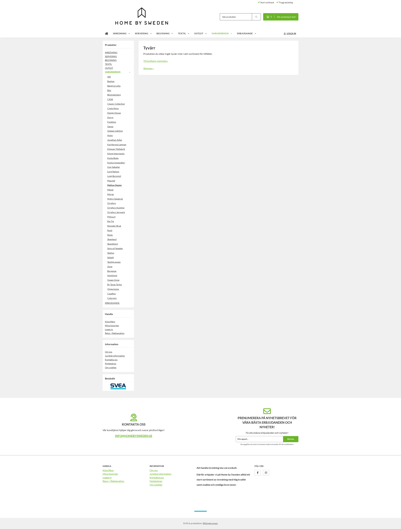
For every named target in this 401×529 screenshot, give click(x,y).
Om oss (108, 351)
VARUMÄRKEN (220, 33)
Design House (114, 113)
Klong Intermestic (116, 153)
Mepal (110, 189)
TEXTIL (182, 33)
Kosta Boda (112, 158)
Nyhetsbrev (110, 363)
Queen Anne (113, 280)
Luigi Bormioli (114, 176)
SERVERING (141, 33)
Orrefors (111, 203)
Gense (110, 126)
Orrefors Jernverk (116, 212)
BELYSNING (163, 33)
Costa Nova (113, 108)
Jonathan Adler (114, 140)
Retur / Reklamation (114, 333)
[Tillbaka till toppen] (294, 524)
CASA (110, 99)
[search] (256, 16)
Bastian (111, 81)
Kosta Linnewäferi (116, 162)
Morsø (110, 194)
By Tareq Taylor (114, 284)
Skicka (290, 439)
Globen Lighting (115, 131)
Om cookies (110, 367)
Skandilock (112, 244)
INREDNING (120, 33)
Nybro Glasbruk (115, 198)
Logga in (109, 329)
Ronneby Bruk (114, 226)
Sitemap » (148, 68)
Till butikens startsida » (155, 60)
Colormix (112, 298)
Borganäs (111, 271)
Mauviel (111, 180)
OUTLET (198, 33)
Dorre (110, 117)
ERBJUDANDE (245, 33)
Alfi (109, 76)
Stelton (110, 253)
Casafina (111, 293)
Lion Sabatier (113, 167)
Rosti (109, 230)
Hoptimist (112, 275)
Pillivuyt (111, 216)
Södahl (110, 257)
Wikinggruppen (210, 523)
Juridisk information (115, 355)
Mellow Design (114, 185)
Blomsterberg (114, 94)
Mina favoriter (112, 325)
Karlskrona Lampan (116, 144)
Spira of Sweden (115, 248)
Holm (110, 135)
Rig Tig (110, 221)
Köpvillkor (110, 321)
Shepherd (112, 239)
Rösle (110, 235)
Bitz (109, 90)
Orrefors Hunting (115, 207)
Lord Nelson (113, 171)
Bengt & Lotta (113, 85)
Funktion (111, 122)
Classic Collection (116, 103)
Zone (109, 266)
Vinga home (113, 289)
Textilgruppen (114, 262)
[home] (107, 34)
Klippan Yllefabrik (116, 149)
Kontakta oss (111, 359)
